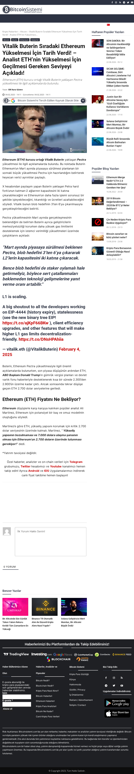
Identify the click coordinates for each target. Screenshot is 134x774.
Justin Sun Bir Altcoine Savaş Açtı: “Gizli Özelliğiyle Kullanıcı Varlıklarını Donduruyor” (117, 103)
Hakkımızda (75, 684)
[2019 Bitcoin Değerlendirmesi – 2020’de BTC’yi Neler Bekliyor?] (98, 201)
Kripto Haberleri (10, 31)
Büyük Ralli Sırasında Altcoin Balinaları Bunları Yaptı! (118, 142)
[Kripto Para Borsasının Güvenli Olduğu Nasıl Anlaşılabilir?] (98, 251)
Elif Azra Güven (15, 89)
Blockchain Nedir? (45, 685)
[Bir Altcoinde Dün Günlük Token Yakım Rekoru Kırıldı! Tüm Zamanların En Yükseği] (15, 607)
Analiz (14, 40)
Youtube (56, 466)
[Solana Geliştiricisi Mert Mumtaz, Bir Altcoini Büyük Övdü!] (74, 607)
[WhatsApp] (40, 491)
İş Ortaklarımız (76, 694)
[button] (128, 24)
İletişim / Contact (77, 705)
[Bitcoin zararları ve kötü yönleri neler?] (98, 236)
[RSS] (120, 3)
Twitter (26, 466)
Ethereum (24, 40)
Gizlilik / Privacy (77, 689)
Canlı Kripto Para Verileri (47, 716)
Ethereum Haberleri (45, 701)
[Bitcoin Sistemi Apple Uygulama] (117, 717)
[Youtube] (132, 3)
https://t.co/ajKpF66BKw (25, 323)
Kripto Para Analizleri (46, 706)
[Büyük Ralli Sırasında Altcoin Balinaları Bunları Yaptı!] (98, 141)
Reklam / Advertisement (81, 700)
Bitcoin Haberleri (44, 696)
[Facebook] (112, 3)
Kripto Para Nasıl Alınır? (47, 690)
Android (33, 470)
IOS (46, 470)
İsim (4, 693)
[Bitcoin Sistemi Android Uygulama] (117, 706)
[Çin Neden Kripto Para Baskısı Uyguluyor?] (98, 222)
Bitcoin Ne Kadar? (44, 711)
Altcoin (23, 31)
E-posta (7, 700)
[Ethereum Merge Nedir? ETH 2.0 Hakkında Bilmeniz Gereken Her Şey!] (98, 180)
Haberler (35, 40)
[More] (64, 491)
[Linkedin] (48, 491)
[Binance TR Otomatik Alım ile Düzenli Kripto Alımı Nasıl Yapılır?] (45, 607)
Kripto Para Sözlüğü (79, 674)
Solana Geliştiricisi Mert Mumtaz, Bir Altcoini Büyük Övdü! (73, 622)
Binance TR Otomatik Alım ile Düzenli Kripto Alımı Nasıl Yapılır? (42, 622)
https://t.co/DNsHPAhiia (41, 339)
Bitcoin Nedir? (43, 680)
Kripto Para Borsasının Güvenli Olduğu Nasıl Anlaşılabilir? (118, 251)
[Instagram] (116, 3)
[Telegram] (124, 3)
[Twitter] (128, 3)
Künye (72, 679)
